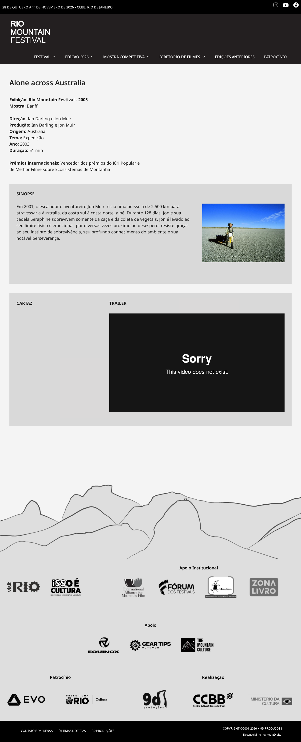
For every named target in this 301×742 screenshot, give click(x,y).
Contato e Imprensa (37, 731)
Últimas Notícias (72, 731)
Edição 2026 (77, 56)
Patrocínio (275, 56)
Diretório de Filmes (179, 56)
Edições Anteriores (235, 56)
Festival (42, 56)
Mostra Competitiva (124, 56)
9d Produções (103, 731)
